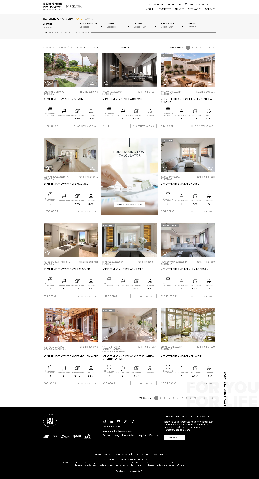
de (149, 4)
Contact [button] (210, 9)
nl (158, 4)
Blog (117, 435)
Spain (98, 454)
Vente (78, 19)
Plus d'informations (85, 126)
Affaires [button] (179, 9)
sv (152, 4)
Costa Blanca (142, 454)
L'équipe (142, 435)
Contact (107, 435)
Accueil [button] (150, 9)
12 (204, 398)
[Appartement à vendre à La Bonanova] (71, 155)
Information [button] (194, 9)
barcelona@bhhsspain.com (117, 430)
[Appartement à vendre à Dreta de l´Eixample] (71, 325)
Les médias (128, 435)
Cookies (149, 459)
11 (199, 398)
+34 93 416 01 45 (173, 4)
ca (161, 4)
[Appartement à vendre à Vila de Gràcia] (71, 240)
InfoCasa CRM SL (135, 471)
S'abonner (174, 437)
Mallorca (160, 454)
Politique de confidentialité (131, 459)
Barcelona (123, 454)
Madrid (108, 454)
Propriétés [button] (165, 9)
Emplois (153, 435)
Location (90, 19)
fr (155, 4)
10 (195, 398)
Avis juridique (110, 459)
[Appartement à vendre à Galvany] (71, 70)
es (146, 4)
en (143, 4)
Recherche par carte (59, 32)
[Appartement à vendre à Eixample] (188, 325)
